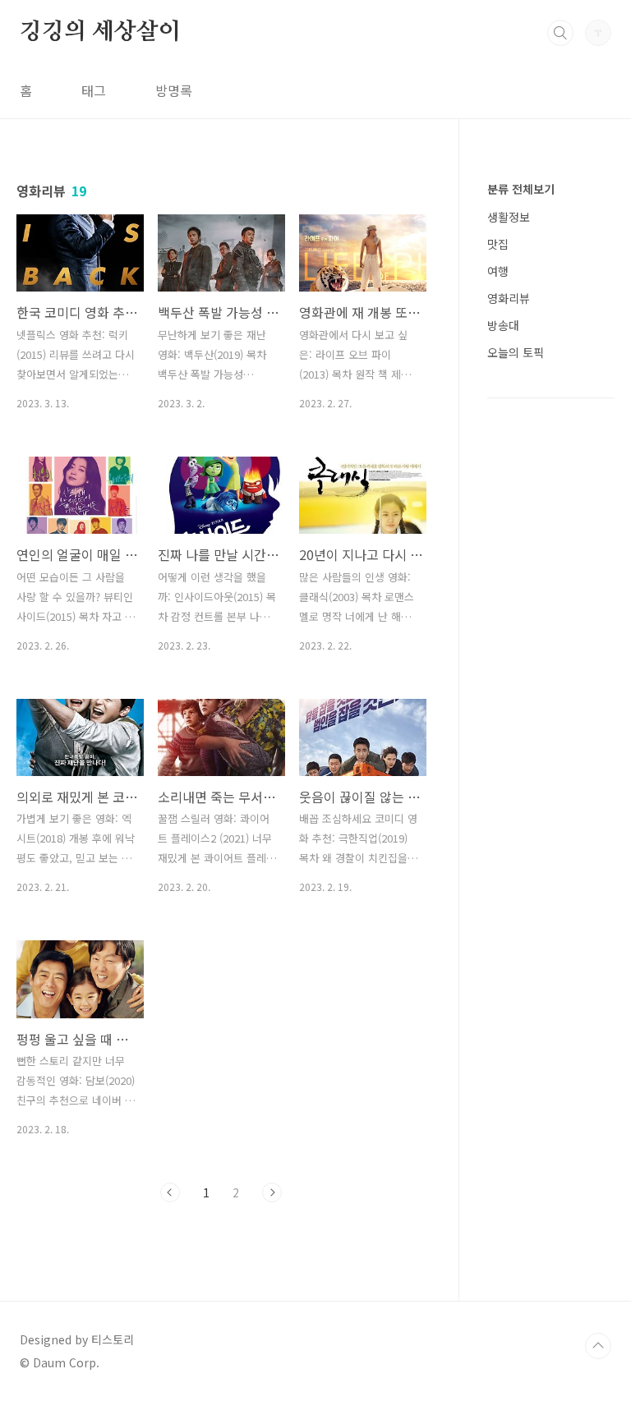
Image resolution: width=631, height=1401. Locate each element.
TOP (598, 1346)
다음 (272, 1192)
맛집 (498, 244)
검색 (560, 33)
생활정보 (508, 217)
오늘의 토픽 (515, 352)
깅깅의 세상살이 (100, 32)
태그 (93, 90)
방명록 (173, 90)
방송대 (503, 325)
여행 (498, 271)
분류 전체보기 (521, 189)
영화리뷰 (508, 298)
